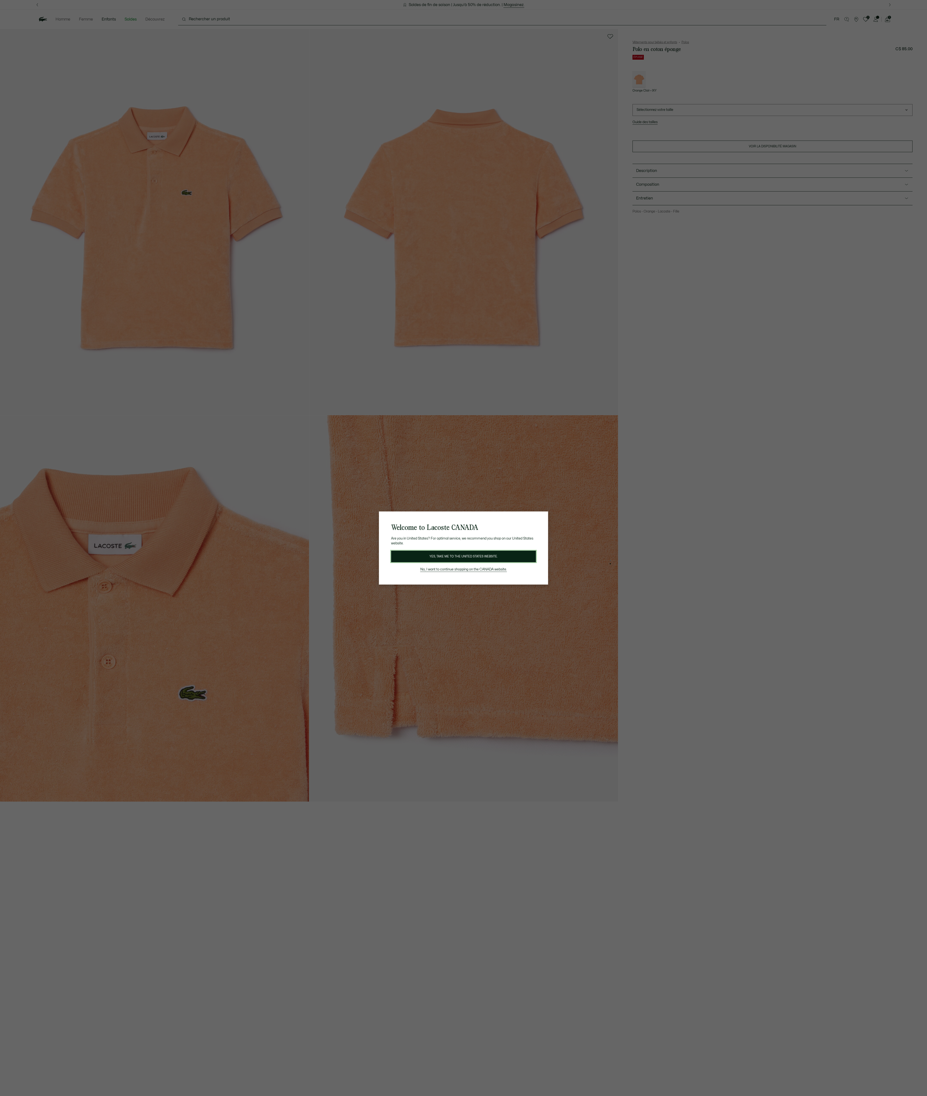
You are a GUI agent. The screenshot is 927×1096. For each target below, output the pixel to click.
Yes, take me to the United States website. (463, 556)
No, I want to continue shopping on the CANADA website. (463, 569)
